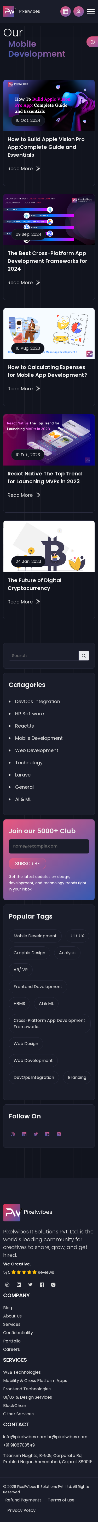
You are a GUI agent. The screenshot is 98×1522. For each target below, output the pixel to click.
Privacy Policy (21, 1510)
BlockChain (14, 1406)
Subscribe (27, 863)
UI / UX (77, 936)
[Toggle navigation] (91, 11)
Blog (7, 1308)
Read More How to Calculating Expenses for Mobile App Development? (24, 388)
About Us (12, 1316)
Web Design (26, 1044)
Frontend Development (38, 987)
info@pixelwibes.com (24, 1437)
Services (11, 1324)
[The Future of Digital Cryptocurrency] (49, 546)
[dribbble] (7, 1285)
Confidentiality (18, 1333)
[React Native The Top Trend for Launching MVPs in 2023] (49, 439)
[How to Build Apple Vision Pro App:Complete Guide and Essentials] (49, 105)
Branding (77, 1077)
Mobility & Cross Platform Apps (35, 1381)
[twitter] (30, 1285)
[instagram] (53, 1285)
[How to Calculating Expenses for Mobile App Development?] (49, 333)
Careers (11, 1349)
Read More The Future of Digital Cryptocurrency (24, 601)
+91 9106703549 (19, 1445)
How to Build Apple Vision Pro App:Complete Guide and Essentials (46, 147)
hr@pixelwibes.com (67, 1437)
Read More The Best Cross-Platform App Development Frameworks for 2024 (24, 282)
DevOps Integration (34, 1077)
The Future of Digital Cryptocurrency (34, 584)
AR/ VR (21, 970)
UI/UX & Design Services (27, 1397)
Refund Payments (23, 1500)
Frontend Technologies (27, 1389)
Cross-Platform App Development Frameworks (49, 1023)
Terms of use (61, 1500)
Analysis (67, 953)
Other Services (18, 1414)
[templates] (65, 11)
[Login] (78, 11)
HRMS (19, 1004)
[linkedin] (19, 1285)
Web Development (33, 1061)
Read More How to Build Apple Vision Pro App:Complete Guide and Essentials (24, 168)
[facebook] (42, 1285)
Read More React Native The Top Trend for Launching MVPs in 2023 (24, 495)
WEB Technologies (22, 1372)
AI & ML (46, 1004)
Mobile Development (35, 936)
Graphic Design (29, 953)
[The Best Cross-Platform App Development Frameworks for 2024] (49, 219)
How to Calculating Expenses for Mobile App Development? (47, 371)
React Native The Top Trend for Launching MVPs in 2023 (45, 477)
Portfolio (12, 1341)
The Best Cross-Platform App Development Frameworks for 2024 (47, 261)
